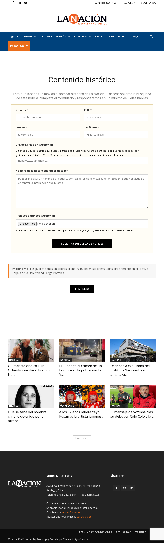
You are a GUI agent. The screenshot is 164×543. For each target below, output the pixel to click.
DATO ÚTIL (46, 36)
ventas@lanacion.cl (73, 512)
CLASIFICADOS (148, 2)
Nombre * (22, 110)
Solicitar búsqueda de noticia (82, 243)
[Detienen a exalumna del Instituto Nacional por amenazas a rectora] (133, 350)
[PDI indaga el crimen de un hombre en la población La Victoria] (82, 350)
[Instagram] (18, 3)
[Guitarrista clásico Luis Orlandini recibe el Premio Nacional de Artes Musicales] (31, 350)
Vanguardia (117, 36)
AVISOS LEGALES (19, 46)
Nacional (14, 360)
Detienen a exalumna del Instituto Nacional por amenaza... (130, 370)
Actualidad (24, 36)
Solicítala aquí (84, 516)
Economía (80, 36)
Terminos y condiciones (95, 532)
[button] (151, 36)
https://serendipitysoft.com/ (72, 539)
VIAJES (136, 36)
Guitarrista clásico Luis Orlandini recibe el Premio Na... (29, 370)
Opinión (61, 36)
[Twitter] (24, 3)
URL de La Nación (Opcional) (34, 144)
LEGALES (128, 2)
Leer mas (80, 438)
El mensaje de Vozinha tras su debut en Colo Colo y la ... (132, 414)
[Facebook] (11, 3)
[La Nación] (82, 19)
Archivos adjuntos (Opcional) (35, 215)
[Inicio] (11, 36)
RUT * (88, 110)
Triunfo (100, 36)
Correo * (21, 127)
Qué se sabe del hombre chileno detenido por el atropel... (27, 416)
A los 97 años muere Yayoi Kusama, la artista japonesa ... (81, 416)
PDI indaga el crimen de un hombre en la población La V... (80, 370)
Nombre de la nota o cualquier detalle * (42, 170)
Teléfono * (91, 127)
